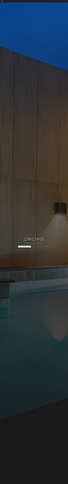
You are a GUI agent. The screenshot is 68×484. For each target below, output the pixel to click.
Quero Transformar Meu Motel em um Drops (41, 246)
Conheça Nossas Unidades (24, 246)
